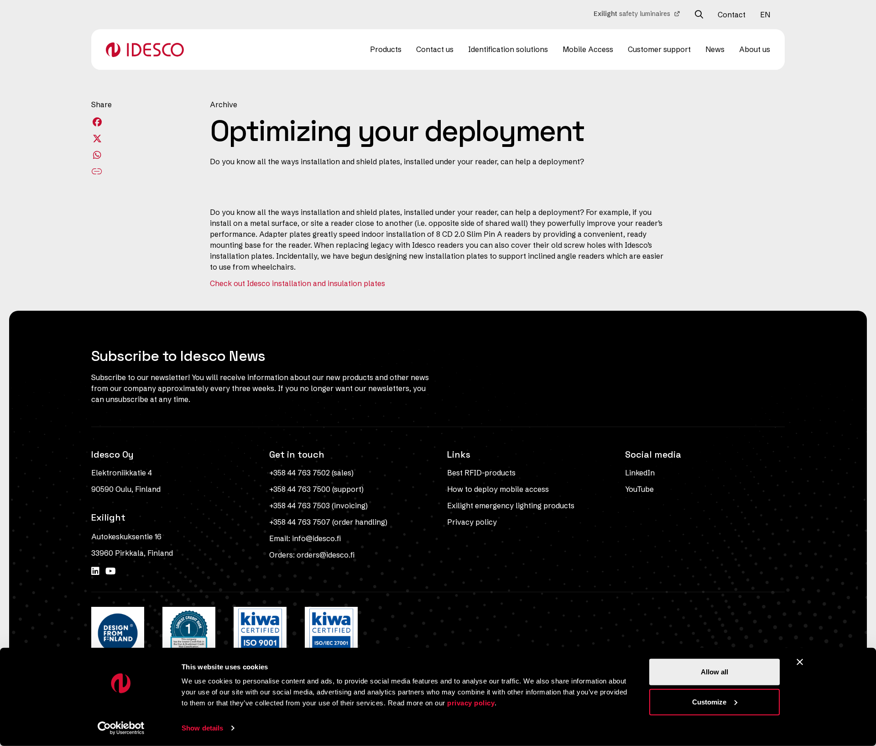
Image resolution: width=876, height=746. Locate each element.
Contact (732, 14)
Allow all (714, 672)
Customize (709, 701)
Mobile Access (588, 49)
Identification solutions (508, 49)
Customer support (659, 49)
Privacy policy (472, 522)
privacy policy (471, 703)
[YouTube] (110, 571)
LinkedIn (640, 472)
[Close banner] (800, 662)
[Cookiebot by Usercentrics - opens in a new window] (121, 728)
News (715, 49)
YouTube (639, 489)
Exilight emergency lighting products (510, 505)
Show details (202, 728)
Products (386, 49)
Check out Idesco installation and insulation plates (297, 283)
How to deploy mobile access (498, 489)
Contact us (435, 49)
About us (754, 49)
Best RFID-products (481, 472)
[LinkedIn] (96, 571)
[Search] (699, 14)
